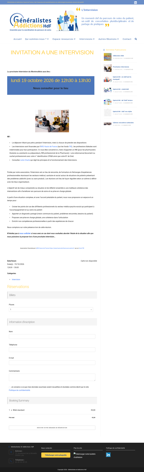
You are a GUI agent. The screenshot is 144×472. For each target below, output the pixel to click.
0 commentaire (128, 58)
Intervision (16, 279)
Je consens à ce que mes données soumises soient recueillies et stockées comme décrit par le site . (49, 388)
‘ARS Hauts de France (43, 248)
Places (11, 305)
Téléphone (13, 345)
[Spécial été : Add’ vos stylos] (107, 113)
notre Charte (25, 160)
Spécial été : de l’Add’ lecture (123, 100)
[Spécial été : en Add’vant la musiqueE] (107, 79)
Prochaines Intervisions (121, 67)
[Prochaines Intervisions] (107, 68)
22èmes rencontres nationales (123, 122)
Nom (11, 331)
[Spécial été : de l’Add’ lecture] (107, 101)
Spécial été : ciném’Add (121, 89)
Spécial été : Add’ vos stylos (122, 111)
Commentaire (14, 371)
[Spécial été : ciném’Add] (107, 90)
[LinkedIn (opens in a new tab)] (135, 2)
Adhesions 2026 (118, 56)
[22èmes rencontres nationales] (107, 124)
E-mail (11, 358)
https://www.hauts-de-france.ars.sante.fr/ (62, 248)
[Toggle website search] (135, 39)
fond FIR (81, 248)
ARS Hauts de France (48, 146)
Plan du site (78, 448)
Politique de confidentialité (19, 390)
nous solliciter (25, 233)
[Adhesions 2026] (107, 57)
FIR (70, 146)
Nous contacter (46, 448)
